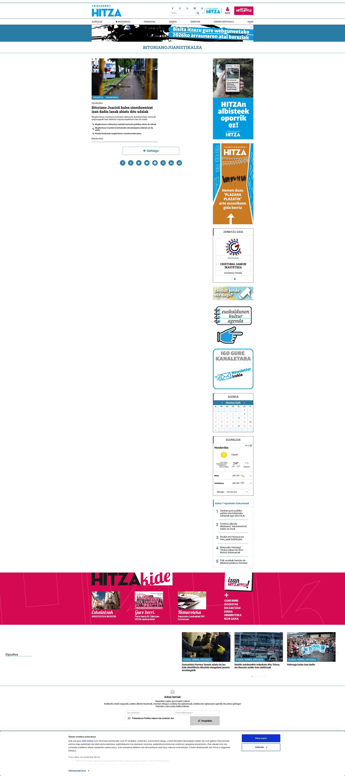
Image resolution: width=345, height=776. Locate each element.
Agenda (173, 21)
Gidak (250, 21)
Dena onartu (261, 738)
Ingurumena (112, 97)
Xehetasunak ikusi (77, 771)
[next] (244, 402)
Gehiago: (220, 492)
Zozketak (195, 21)
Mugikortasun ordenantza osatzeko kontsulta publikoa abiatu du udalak (125, 124)
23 (250, 422)
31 (240, 410)
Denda (228, 611)
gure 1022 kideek (85, 741)
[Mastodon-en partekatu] (139, 163)
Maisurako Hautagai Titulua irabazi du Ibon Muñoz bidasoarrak (231, 550)
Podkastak (149, 21)
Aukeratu (259, 747)
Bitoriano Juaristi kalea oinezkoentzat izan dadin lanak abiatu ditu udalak (122, 109)
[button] (237, 492)
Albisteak (97, 21)
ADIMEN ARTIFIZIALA (224, 21)
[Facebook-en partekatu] (122, 163)
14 (239, 418)
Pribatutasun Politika (141, 718)
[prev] (222, 402)
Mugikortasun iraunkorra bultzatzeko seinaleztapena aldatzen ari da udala (124, 129)
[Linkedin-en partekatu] (171, 163)
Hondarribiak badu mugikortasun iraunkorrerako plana (118, 133)
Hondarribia (97, 103)
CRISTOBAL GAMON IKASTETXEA (233, 265)
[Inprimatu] (179, 163)
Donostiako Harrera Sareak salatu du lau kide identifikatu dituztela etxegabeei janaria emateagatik (206, 667)
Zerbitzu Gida (233, 231)
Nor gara (231, 618)
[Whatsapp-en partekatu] (163, 163)
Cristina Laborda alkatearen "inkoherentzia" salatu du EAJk (233, 526)
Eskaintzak (232, 608)
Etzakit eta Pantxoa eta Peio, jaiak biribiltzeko (232, 538)
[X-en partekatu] (130, 163)
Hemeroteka (233, 615)
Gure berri (231, 600)
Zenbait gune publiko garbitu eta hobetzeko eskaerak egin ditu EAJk (232, 513)
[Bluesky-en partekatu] (147, 163)
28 (239, 426)
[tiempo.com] (251, 445)
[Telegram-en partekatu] (155, 163)
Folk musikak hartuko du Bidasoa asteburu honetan (233, 561)
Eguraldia (233, 439)
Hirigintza (98, 97)
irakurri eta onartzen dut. (153, 718)
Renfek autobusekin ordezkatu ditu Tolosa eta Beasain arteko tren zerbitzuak (257, 666)
